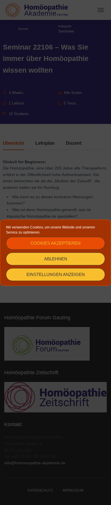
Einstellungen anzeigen (55, 274)
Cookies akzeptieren (55, 243)
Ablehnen (55, 258)
